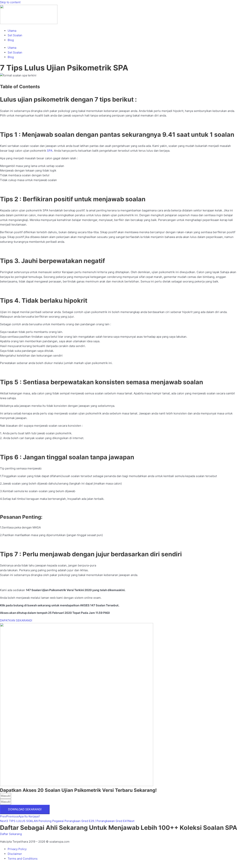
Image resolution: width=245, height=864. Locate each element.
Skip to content (10, 2)
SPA (49, 150)
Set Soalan (15, 35)
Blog (11, 40)
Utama (12, 30)
